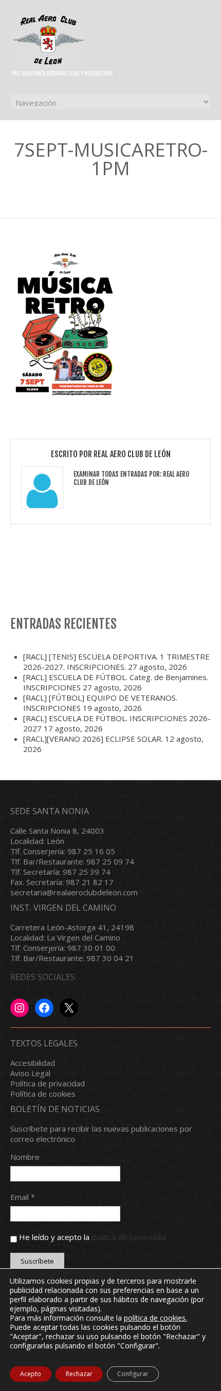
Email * (22, 1197)
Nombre (25, 1157)
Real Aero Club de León (132, 454)
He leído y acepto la (92, 1237)
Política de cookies (43, 1093)
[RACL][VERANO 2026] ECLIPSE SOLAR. (93, 739)
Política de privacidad (47, 1083)
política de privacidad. (129, 1237)
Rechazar (79, 1373)
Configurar (133, 1373)
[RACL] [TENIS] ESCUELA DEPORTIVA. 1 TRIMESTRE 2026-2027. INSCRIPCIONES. (116, 661)
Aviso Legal (30, 1073)
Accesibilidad (32, 1063)
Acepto (30, 1373)
